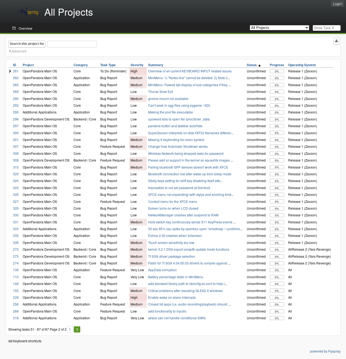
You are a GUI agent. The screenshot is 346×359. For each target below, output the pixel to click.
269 (16, 91)
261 (16, 71)
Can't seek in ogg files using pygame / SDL (179, 105)
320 (16, 174)
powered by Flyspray (325, 351)
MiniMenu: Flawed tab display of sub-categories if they (188, 84)
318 (16, 318)
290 (16, 98)
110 (16, 276)
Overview (25, 28)
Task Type (108, 64)
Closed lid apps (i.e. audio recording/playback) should (188, 304)
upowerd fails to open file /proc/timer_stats (179, 119)
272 (16, 249)
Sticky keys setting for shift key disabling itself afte (184, 180)
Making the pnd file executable (170, 112)
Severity (137, 64)
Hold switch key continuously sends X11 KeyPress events (190, 222)
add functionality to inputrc (167, 311)
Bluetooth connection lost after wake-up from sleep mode (189, 174)
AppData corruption (162, 269)
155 (16, 290)
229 (16, 297)
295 (16, 112)
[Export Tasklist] (336, 41)
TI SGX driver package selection (171, 256)
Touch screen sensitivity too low (171, 242)
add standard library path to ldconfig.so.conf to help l (186, 283)
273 (16, 256)
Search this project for (27, 44)
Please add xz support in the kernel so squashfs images (189, 160)
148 (16, 283)
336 (16, 242)
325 (16, 187)
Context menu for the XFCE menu (172, 201)
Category (81, 64)
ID (14, 64)
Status (252, 64)
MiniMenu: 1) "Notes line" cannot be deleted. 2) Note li (187, 77)
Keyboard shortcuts (26, 340)
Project (28, 64)
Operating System (302, 64)
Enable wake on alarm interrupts (172, 297)
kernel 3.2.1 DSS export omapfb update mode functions (188, 249)
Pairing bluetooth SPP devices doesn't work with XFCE (188, 167)
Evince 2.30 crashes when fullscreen (175, 235)
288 (16, 311)
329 (16, 208)
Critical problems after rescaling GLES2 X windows (185, 290)
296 (16, 119)
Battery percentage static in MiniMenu (175, 276)
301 (16, 139)
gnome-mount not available (168, 98)
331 (16, 222)
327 (16, 201)
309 (16, 160)
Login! (337, 3)
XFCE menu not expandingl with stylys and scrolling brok (189, 194)
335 (16, 235)
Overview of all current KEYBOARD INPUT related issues (190, 71)
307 (16, 146)
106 (16, 269)
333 (16, 228)
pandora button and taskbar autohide (175, 125)
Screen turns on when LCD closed (173, 208)
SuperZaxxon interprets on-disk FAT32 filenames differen (189, 132)
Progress (277, 64)
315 (16, 167)
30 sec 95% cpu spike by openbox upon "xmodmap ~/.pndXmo (194, 228)
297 (16, 125)
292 (16, 105)
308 (16, 153)
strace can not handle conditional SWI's (177, 318)
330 (16, 215)
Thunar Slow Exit (160, 91)
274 (16, 263)
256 (16, 304)
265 (16, 84)
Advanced (19, 51)
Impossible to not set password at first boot (179, 187)
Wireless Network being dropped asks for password (186, 153)
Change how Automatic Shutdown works (178, 146)
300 (16, 132)
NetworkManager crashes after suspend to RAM (183, 215)
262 (16, 77)
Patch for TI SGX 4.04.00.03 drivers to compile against (188, 263)
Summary (155, 64)
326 (16, 194)
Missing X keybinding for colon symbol (176, 139)
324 (16, 180)
